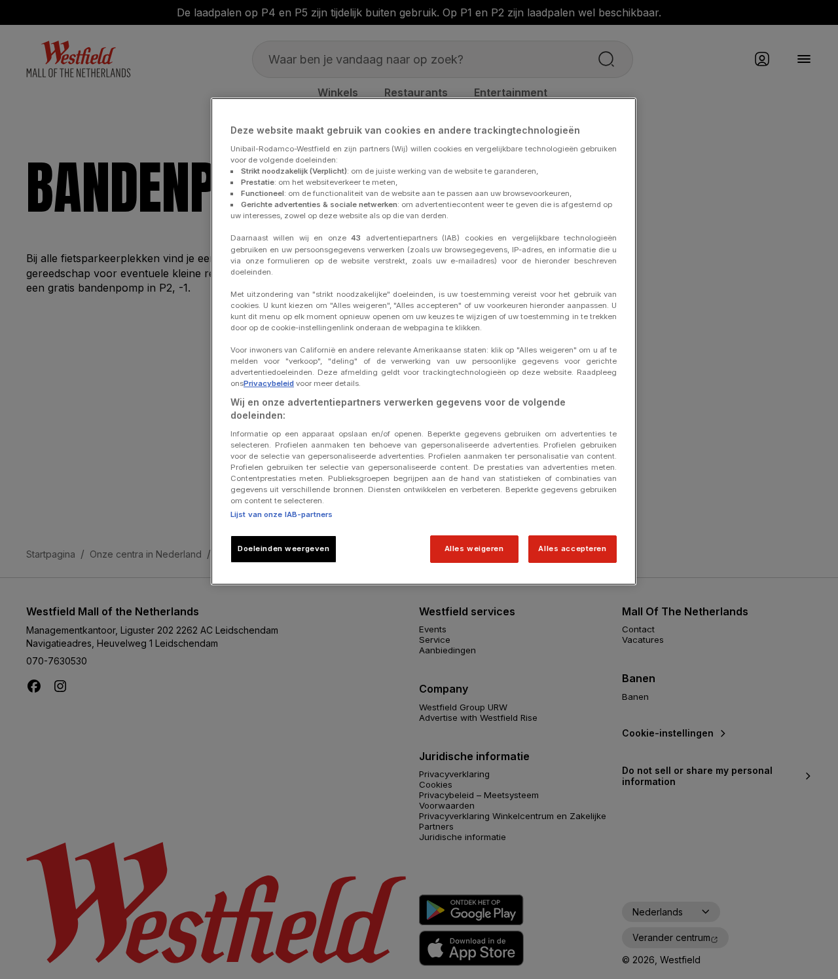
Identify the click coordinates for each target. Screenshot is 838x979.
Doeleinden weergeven (283, 548)
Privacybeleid (269, 383)
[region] (423, 341)
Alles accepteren (572, 548)
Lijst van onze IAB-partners (281, 514)
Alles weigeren (474, 548)
